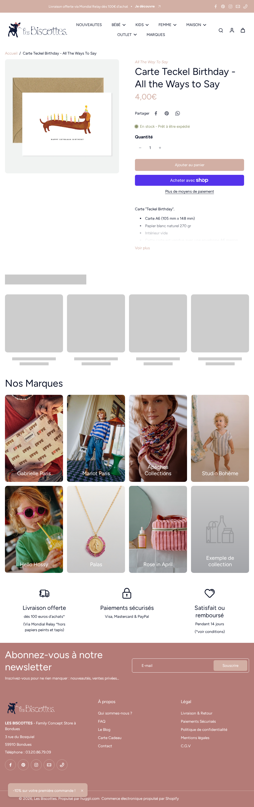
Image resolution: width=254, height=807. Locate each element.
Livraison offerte (44, 607)
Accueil (11, 53)
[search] (220, 30)
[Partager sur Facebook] (155, 113)
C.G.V (186, 746)
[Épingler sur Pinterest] (166, 113)
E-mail (147, 665)
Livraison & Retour (196, 713)
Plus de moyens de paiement (189, 191)
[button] (189, 165)
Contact (105, 746)
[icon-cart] (242, 30)
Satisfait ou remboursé (209, 611)
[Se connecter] (231, 30)
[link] (220, 529)
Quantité (144, 136)
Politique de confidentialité (204, 729)
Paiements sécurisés (127, 607)
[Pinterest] (223, 6)
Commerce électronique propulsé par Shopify (140, 798)
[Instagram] (230, 6)
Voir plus (142, 248)
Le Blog (104, 729)
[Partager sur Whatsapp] (177, 113)
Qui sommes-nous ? (115, 713)
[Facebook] (215, 6)
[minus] (140, 148)
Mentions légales (195, 737)
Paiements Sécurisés (198, 721)
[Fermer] (82, 790)
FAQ (101, 721)
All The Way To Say (151, 62)
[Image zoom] (62, 116)
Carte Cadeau (110, 737)
